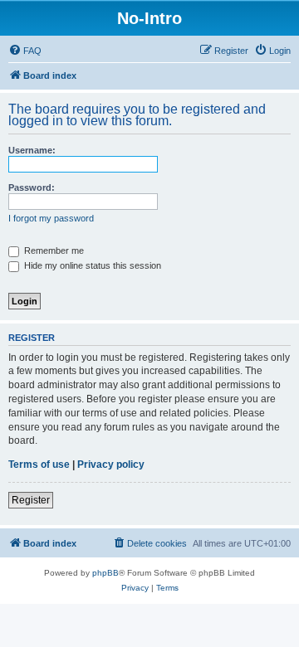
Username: (32, 150)
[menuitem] (25, 51)
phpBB (105, 572)
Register (31, 500)
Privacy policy (111, 464)
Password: (31, 187)
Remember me (53, 250)
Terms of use (39, 464)
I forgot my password (51, 218)
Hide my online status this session (91, 265)
